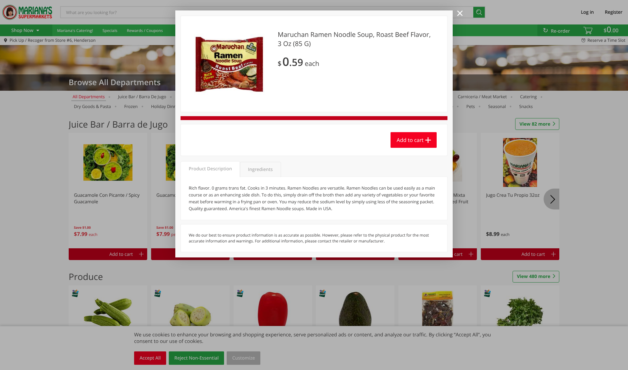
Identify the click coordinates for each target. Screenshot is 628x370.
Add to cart (410, 140)
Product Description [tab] (210, 169)
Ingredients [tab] (260, 169)
